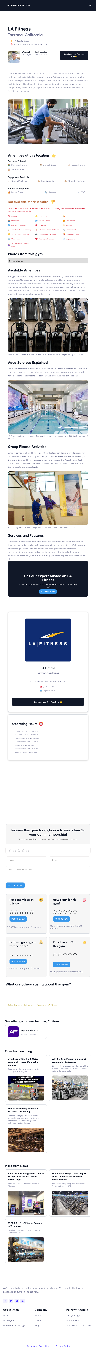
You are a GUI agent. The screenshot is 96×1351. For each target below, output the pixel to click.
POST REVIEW (18, 919)
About (38, 1315)
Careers (39, 1320)
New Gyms (8, 1320)
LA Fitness (52, 1005)
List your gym (73, 1315)
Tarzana (40, 1005)
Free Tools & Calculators (79, 1325)
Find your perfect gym (15, 1325)
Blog (37, 1325)
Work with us (73, 1320)
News (6, 1315)
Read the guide (48, 592)
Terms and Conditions (38, 1346)
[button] (91, 6)
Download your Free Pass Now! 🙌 (74, 55)
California (28, 1005)
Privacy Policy (63, 1346)
